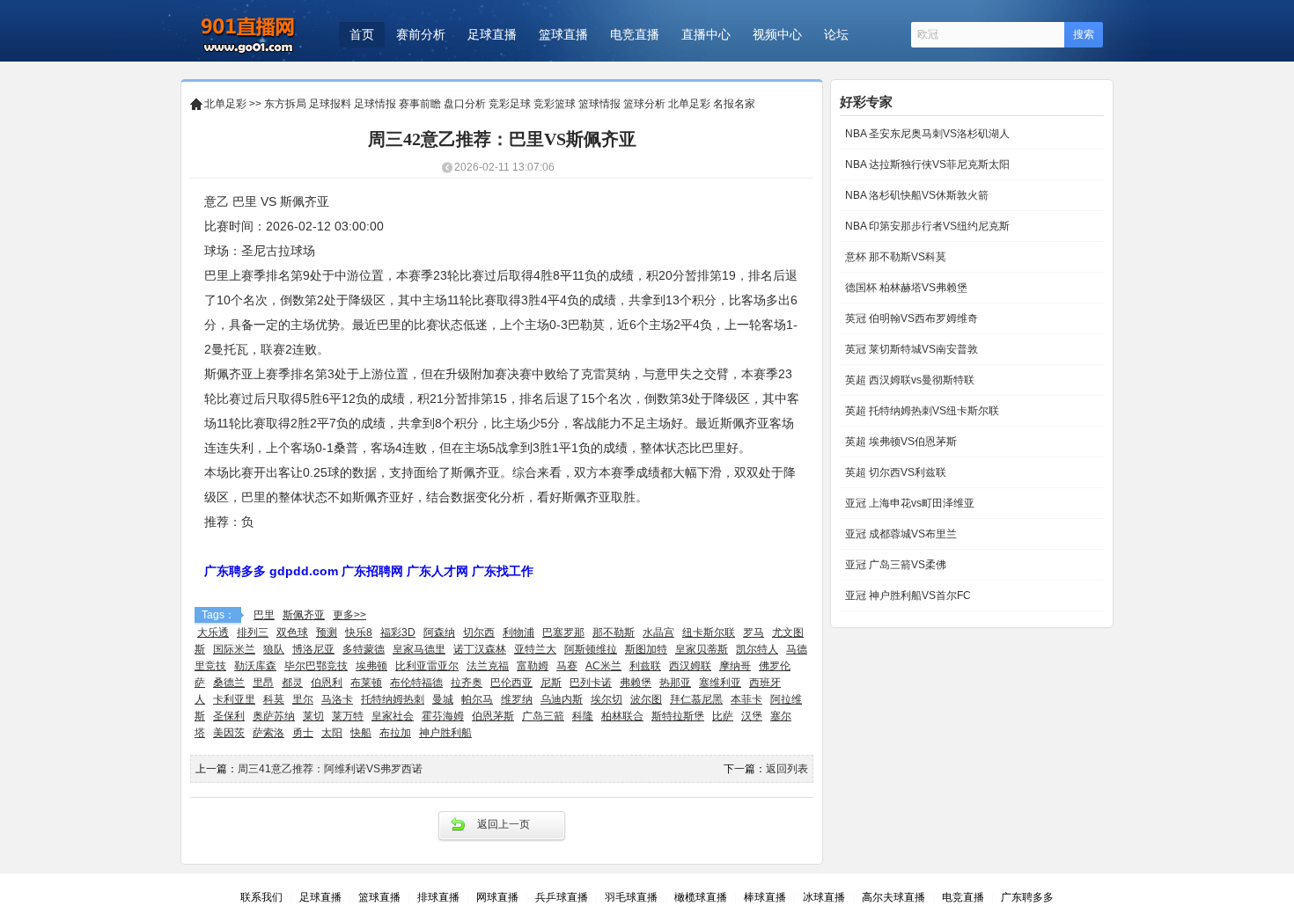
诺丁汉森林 (479, 649)
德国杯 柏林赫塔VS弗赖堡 (904, 287)
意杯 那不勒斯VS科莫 (894, 257)
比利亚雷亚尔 (427, 666)
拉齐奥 (466, 682)
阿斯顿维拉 (590, 649)
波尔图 (646, 699)
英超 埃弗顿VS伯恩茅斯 (899, 441)
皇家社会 (392, 716)
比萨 (722, 716)
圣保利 (229, 716)
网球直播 (497, 897)
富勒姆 (532, 666)
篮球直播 (563, 34)
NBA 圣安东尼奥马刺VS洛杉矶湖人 (926, 134)
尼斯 (551, 682)
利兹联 (645, 666)
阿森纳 (439, 632)
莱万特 (348, 716)
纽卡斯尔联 (708, 632)
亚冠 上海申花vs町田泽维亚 (908, 503)
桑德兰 (229, 682)
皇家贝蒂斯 (701, 649)
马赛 (566, 666)
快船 (360, 733)
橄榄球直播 (700, 897)
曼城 (442, 699)
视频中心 (777, 34)
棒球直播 (765, 897)
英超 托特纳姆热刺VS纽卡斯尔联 (920, 411)
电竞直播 (634, 34)
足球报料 (330, 104)
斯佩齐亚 (304, 615)
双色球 (292, 632)
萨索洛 (268, 733)
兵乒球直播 (561, 897)
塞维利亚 (720, 682)
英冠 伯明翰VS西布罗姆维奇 (910, 318)
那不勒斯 (613, 632)
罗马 (753, 632)
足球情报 (375, 104)
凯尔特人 (757, 649)
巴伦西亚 (511, 682)
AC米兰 (603, 666)
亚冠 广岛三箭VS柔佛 (894, 565)
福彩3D (397, 632)
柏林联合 (622, 716)
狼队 (273, 649)
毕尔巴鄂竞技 (316, 666)
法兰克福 (488, 666)
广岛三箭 (543, 716)
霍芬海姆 (443, 716)
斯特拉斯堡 (677, 716)
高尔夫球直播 (893, 897)
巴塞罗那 (563, 632)
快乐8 (358, 632)
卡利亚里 (234, 699)
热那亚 (675, 682)
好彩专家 (866, 101)
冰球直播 (824, 897)
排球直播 (438, 897)
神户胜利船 (445, 733)
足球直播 (492, 34)
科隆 (582, 716)
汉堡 (751, 716)
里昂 (263, 682)
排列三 (252, 632)
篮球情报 (599, 104)
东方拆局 (285, 104)
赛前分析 (420, 34)
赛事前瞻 (420, 104)
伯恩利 (326, 682)
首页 (361, 34)
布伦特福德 (416, 682)
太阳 (331, 733)
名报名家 (734, 104)
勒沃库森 (255, 666)
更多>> (349, 615)
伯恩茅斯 (493, 716)
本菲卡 (746, 699)
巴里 (264, 615)
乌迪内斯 (561, 699)
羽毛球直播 (631, 897)
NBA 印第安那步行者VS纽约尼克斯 (926, 226)
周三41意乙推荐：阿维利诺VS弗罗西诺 (330, 769)
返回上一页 (503, 824)
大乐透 (213, 632)
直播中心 (706, 34)
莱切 (313, 716)
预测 (326, 632)
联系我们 (261, 897)
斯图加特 (646, 649)
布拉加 (395, 733)
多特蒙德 (363, 649)
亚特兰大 (535, 649)
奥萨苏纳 (274, 716)
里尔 (302, 699)
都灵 (292, 682)
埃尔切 (606, 699)
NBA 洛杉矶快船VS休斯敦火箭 (915, 195)
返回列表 (787, 769)
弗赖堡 (635, 682)
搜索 (1083, 34)
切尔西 (479, 632)
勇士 (302, 733)
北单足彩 (225, 104)
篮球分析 (644, 104)
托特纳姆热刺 (392, 699)
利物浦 (518, 632)
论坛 (836, 34)
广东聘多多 (1027, 897)
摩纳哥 (735, 666)
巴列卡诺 (591, 682)
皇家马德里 (419, 649)
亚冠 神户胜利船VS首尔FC (906, 595)
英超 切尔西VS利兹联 (894, 472)
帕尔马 (477, 699)
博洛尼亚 (313, 649)
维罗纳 (517, 699)
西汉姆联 (690, 666)
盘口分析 (465, 104)
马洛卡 (337, 699)
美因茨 (229, 733)
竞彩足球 (510, 104)
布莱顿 (366, 682)
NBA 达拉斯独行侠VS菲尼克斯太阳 (926, 164)
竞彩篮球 (554, 104)
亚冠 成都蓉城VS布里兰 (899, 534)
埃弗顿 (371, 666)
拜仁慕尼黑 (696, 699)
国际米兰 (234, 649)
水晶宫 (658, 632)
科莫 (273, 699)
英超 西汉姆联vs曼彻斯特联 (908, 380)
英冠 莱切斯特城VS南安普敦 (910, 349)
